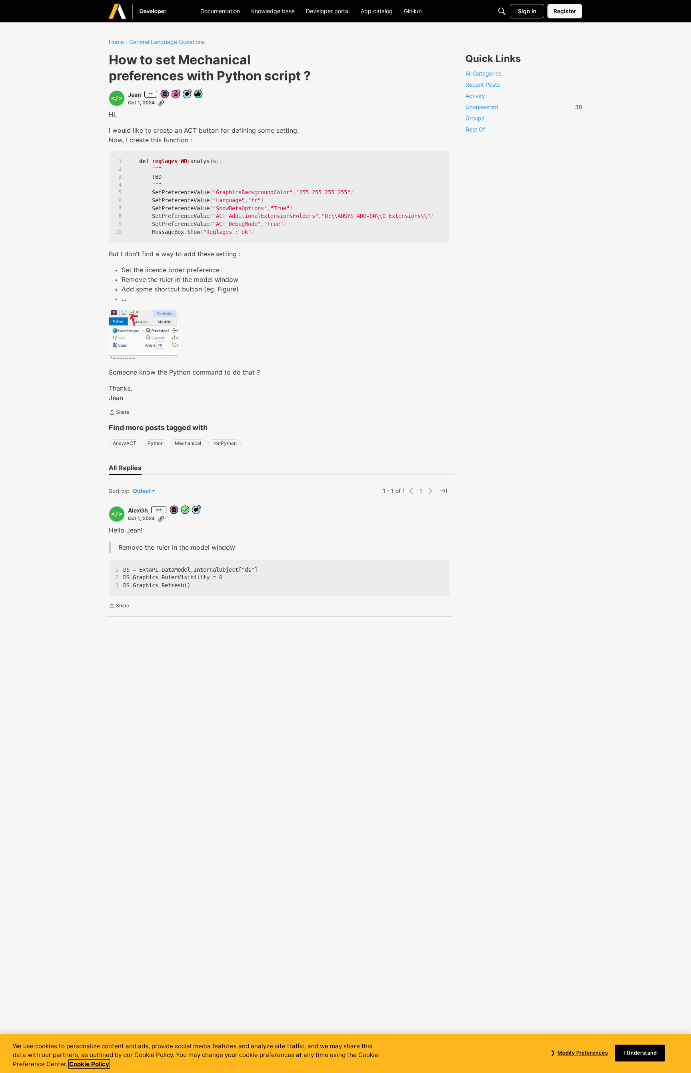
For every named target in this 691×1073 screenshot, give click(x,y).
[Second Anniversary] (176, 94)
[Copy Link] (161, 102)
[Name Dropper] (165, 94)
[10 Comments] (187, 94)
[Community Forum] (147, 11)
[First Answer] (185, 510)
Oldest (142, 491)
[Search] (502, 11)
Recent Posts (482, 84)
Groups (474, 118)
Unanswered (523, 107)
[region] (345, 1053)
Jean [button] (134, 94)
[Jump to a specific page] (443, 491)
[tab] (125, 468)
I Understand (640, 1052)
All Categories (483, 73)
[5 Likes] (199, 94)
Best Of (475, 129)
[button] (117, 98)
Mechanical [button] (188, 443)
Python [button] (156, 443)
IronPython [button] (224, 443)
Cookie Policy (89, 1064)
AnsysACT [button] (124, 443)
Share (119, 413)
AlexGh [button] (138, 510)
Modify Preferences (582, 1052)
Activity (475, 95)
